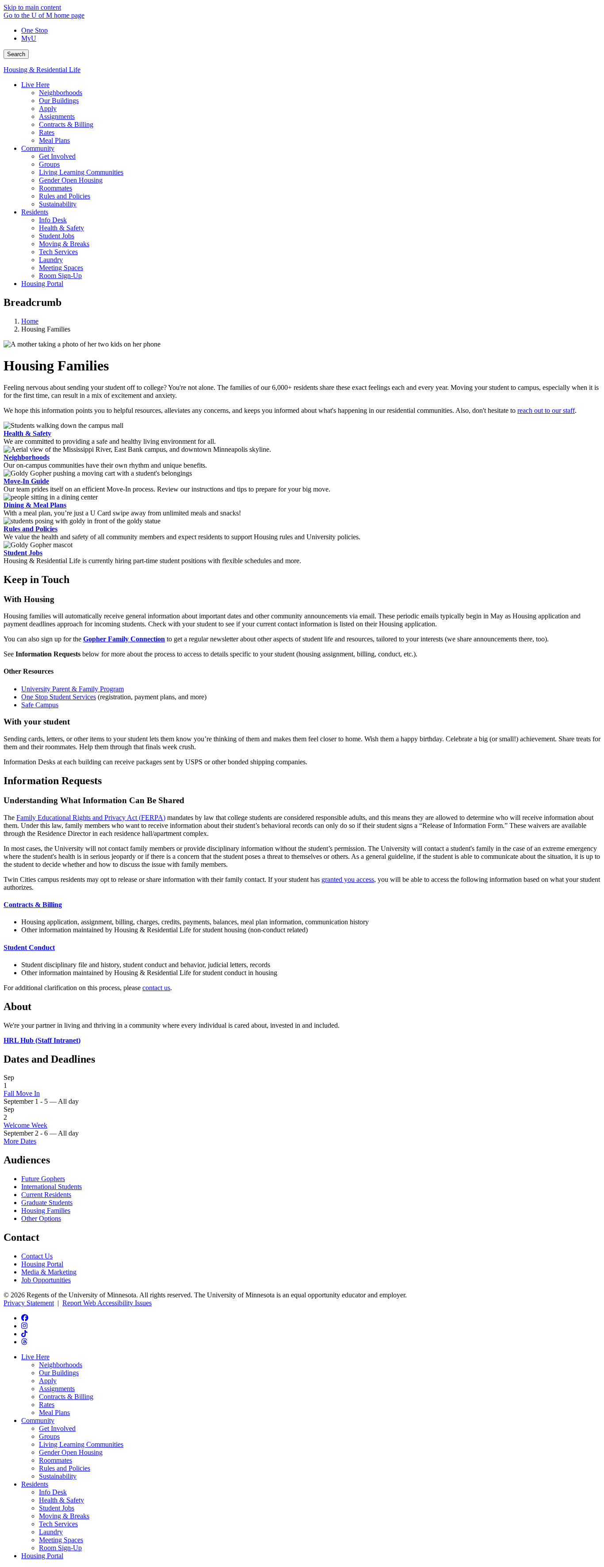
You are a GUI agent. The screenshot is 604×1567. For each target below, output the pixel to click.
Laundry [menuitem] (51, 259)
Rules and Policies (30, 529)
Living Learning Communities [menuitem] (81, 172)
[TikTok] (24, 1334)
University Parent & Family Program (72, 689)
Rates (46, 1404)
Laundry (51, 1532)
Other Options (41, 1218)
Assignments (57, 1388)
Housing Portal (42, 1264)
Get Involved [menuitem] (57, 156)
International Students (51, 1186)
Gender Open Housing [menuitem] (71, 180)
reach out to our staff (546, 410)
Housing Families (45, 1210)
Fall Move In (22, 1093)
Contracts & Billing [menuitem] (66, 124)
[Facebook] (24, 1318)
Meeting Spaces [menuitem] (61, 267)
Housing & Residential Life (42, 69)
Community (37, 1420)
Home (29, 321)
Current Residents (46, 1194)
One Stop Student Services (58, 697)
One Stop (34, 30)
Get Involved (57, 1428)
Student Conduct (29, 947)
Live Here (35, 1357)
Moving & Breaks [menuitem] (64, 244)
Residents (34, 1484)
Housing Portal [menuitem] (42, 283)
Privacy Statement (29, 1303)
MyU (28, 38)
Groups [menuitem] (49, 164)
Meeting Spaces (61, 1540)
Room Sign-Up (60, 1548)
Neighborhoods (27, 457)
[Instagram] (24, 1326)
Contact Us (37, 1256)
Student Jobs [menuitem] (56, 236)
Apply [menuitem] (48, 108)
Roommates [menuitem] (55, 188)
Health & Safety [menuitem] (61, 228)
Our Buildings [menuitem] (59, 100)
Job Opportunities (46, 1280)
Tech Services (58, 1524)
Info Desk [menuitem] (53, 220)
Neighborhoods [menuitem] (60, 92)
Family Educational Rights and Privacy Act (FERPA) (90, 817)
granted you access (347, 879)
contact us (156, 987)
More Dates (20, 1141)
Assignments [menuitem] (57, 116)
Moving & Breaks (64, 1516)
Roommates (55, 1460)
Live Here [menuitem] (35, 84)
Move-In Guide (26, 481)
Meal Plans (54, 1412)
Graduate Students (47, 1202)
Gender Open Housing (71, 1452)
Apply (48, 1380)
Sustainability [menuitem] (57, 204)
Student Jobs (23, 553)
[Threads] (24, 1342)
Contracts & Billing (33, 904)
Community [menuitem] (37, 148)
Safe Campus (39, 705)
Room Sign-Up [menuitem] (60, 275)
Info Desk (53, 1492)
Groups (49, 1436)
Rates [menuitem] (46, 132)
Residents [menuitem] (34, 212)
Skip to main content (32, 7)
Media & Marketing (48, 1272)
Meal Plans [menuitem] (54, 140)
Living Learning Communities (81, 1444)
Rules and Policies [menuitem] (64, 196)
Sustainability (57, 1476)
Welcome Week (25, 1125)
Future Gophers (43, 1178)
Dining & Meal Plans (35, 505)
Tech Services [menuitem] (58, 251)
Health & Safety (27, 433)
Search (16, 54)
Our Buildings (59, 1372)
